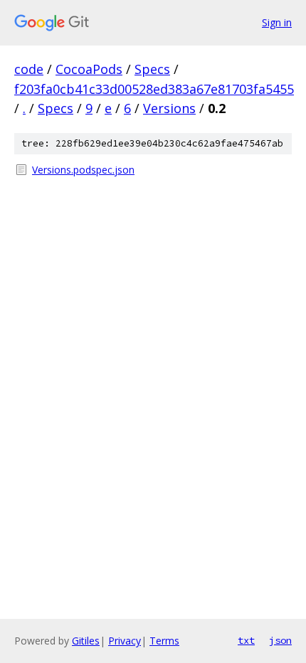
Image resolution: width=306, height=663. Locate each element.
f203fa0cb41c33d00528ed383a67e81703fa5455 (154, 88)
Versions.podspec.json (83, 169)
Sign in (277, 22)
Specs (152, 69)
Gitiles (86, 640)
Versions (169, 108)
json (280, 640)
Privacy (124, 640)
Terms (164, 640)
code (28, 69)
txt (246, 640)
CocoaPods (89, 69)
